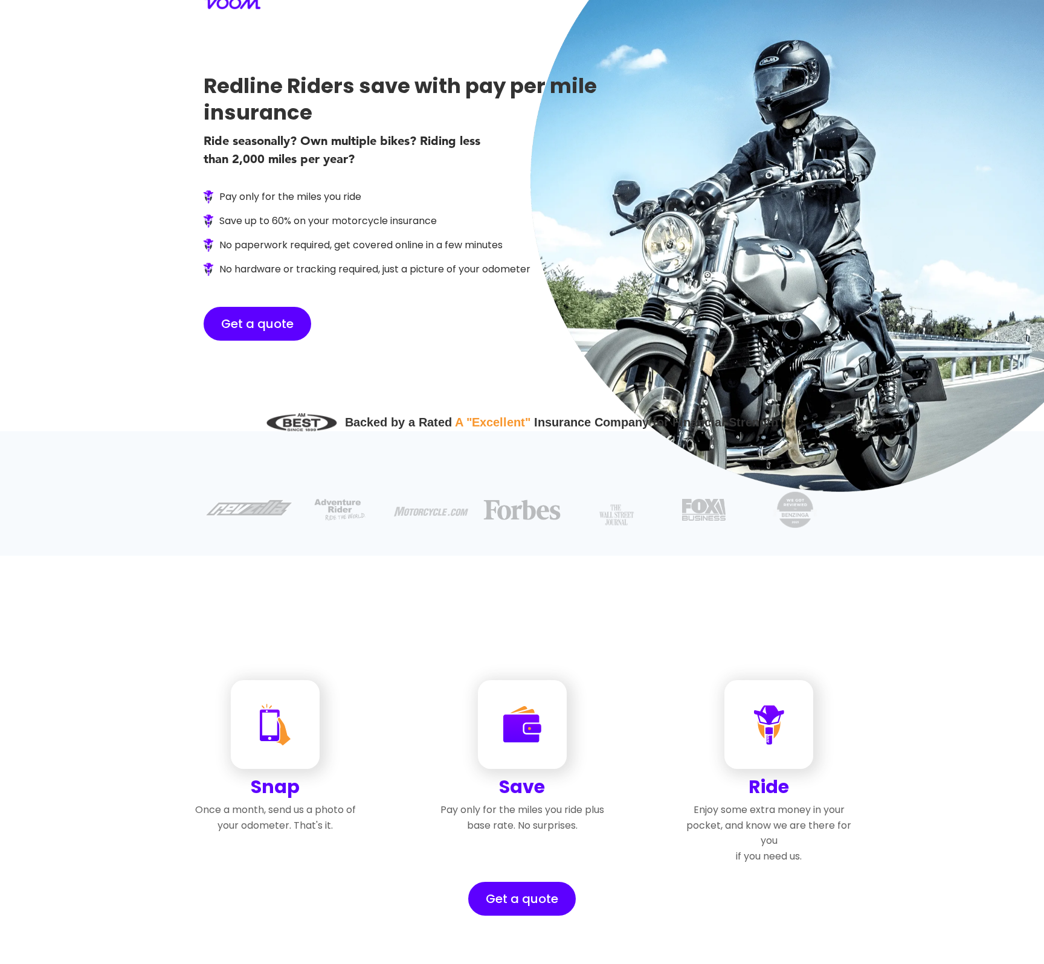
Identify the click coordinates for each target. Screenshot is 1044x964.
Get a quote (257, 323)
